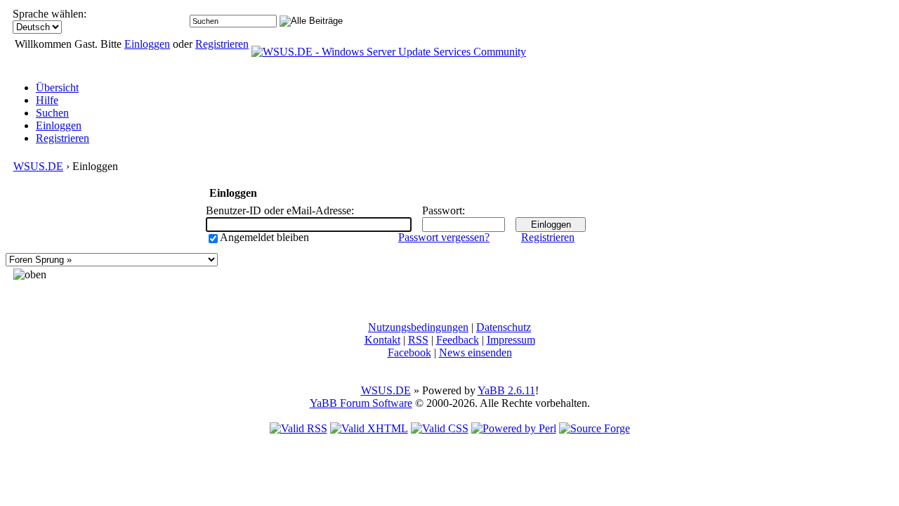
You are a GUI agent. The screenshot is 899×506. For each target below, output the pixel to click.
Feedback (457, 340)
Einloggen (147, 44)
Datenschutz (503, 327)
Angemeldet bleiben (264, 237)
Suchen (52, 113)
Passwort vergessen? (444, 237)
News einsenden (475, 352)
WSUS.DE (38, 166)
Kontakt (382, 340)
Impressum (511, 340)
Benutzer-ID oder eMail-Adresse (278, 210)
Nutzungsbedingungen (418, 327)
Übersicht (57, 87)
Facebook (409, 352)
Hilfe (47, 100)
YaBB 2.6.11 (506, 390)
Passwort (442, 210)
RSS (418, 340)
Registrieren (222, 44)
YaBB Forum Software (361, 403)
